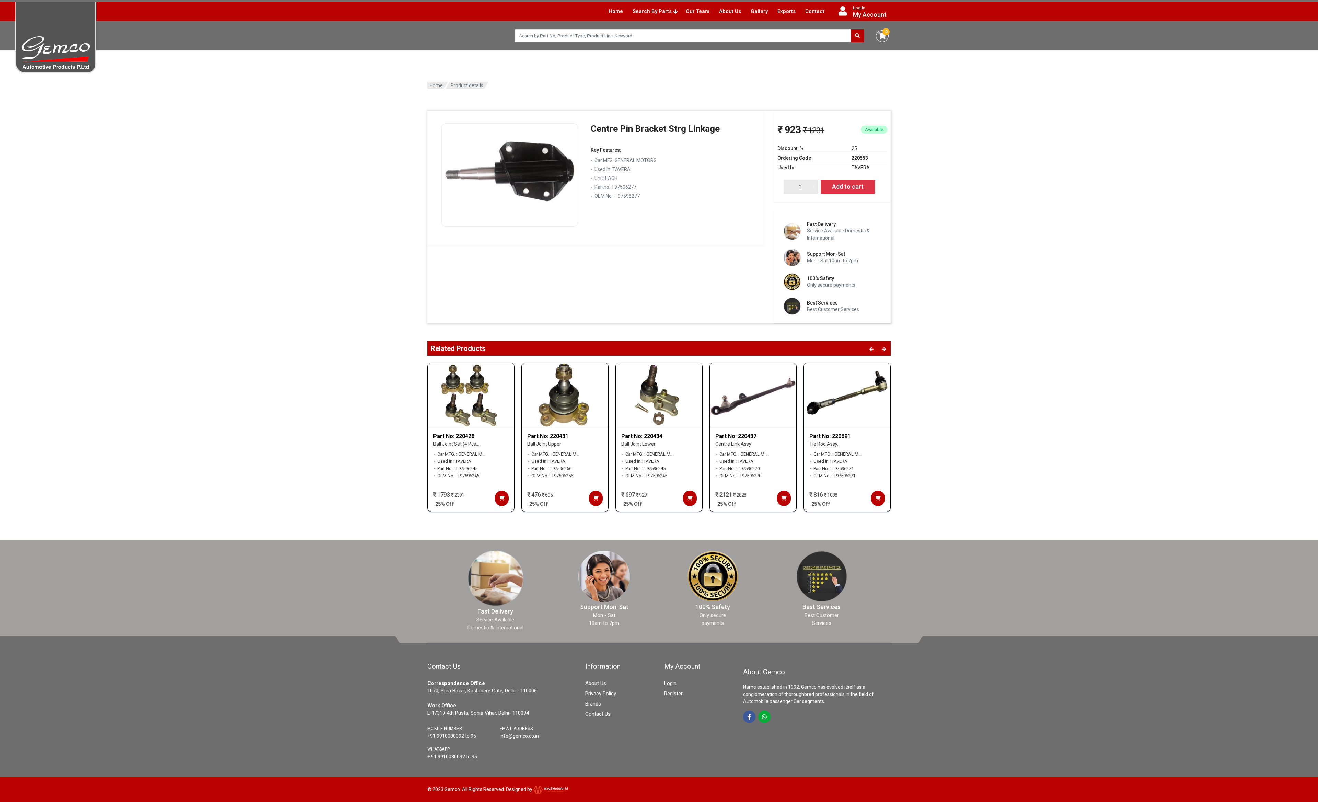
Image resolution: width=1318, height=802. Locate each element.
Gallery (759, 11)
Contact (814, 11)
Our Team (697, 11)
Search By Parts (653, 11)
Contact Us (598, 714)
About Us (730, 11)
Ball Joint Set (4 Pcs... (456, 444)
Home (616, 11)
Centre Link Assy (733, 444)
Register (673, 693)
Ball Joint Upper (544, 444)
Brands (593, 704)
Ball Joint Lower (638, 444)
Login (670, 683)
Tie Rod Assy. (823, 444)
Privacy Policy (600, 693)
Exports (786, 11)
